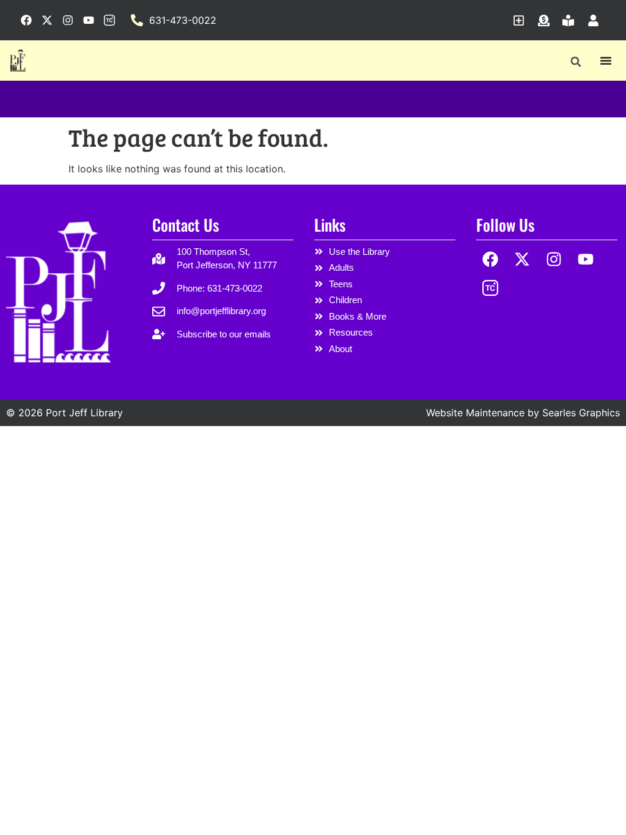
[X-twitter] (522, 259)
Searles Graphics (581, 412)
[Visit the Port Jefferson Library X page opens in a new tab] (47, 20)
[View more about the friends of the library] (571, 20)
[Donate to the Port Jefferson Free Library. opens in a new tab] (547, 20)
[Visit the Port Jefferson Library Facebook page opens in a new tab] (26, 20)
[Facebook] (490, 259)
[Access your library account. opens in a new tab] (596, 20)
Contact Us (185, 225)
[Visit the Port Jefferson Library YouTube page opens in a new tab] (88, 20)
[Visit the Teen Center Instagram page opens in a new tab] (109, 20)
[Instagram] (554, 259)
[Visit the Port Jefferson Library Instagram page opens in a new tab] (67, 20)
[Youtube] (585, 259)
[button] (575, 61)
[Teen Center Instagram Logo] (490, 287)
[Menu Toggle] (606, 60)
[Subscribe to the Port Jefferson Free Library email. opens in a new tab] (522, 20)
